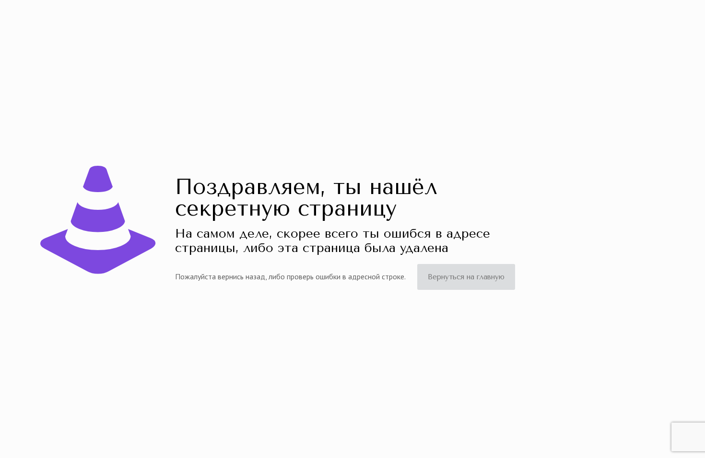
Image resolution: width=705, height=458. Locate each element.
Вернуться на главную (466, 277)
